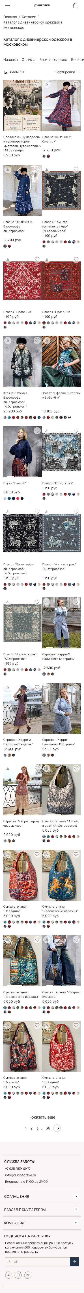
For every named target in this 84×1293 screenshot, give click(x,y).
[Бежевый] (5, 417)
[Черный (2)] (9, 246)
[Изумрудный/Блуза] (9, 498)
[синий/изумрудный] (39, 417)
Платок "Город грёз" (58, 483)
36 (48, 1128)
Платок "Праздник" (17, 312)
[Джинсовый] (56, 242)
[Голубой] (52, 417)
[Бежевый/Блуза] (5, 498)
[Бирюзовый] (9, 417)
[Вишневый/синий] (44, 242)
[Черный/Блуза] (22, 498)
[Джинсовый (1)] (48, 242)
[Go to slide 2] (57, 128)
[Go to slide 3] (65, 128)
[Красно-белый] (65, 242)
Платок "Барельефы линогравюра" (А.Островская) (18, 568)
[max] (18, 1275)
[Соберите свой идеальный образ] (46, 84)
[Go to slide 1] (49, 128)
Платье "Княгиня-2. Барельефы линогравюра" (18, 226)
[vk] (27, 1275)
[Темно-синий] (35, 323)
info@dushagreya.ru (20, 1175)
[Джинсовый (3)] (5, 755)
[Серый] (69, 242)
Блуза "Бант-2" (14, 483)
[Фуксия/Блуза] (17, 498)
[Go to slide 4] (73, 128)
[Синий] (73, 836)
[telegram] (8, 1275)
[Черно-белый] (69, 417)
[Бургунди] (13, 417)
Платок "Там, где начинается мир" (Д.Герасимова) (55, 226)
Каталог (29, 16)
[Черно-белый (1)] (44, 156)
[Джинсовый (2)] (52, 242)
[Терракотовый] (78, 242)
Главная (10, 16)
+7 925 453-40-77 (17, 1168)
